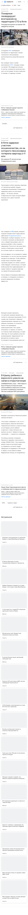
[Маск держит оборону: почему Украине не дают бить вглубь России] (14, 891)
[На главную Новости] (9, 2)
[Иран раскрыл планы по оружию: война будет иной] (14, 867)
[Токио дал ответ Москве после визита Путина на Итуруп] (14, 748)
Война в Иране (7, 5)
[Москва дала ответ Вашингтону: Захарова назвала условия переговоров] (14, 628)
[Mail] (5, 2)
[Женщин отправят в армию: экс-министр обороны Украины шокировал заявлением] (14, 772)
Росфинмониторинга (15, 235)
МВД (12, 231)
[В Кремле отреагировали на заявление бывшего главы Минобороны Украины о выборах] (14, 532)
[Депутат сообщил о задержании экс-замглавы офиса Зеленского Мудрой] (14, 820)
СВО (15, 5)
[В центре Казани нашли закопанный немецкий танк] (14, 652)
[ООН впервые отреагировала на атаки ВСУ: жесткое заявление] (14, 700)
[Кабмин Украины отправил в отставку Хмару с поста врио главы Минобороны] (14, 580)
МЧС (10, 50)
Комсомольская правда (16, 9)
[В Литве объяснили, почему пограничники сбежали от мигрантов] (14, 556)
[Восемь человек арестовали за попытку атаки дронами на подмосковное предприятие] (14, 724)
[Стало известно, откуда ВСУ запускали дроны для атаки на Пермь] (14, 604)
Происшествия (4, 11)
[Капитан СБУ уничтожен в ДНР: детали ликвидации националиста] (14, 676)
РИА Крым (11, 372)
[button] (14, 37)
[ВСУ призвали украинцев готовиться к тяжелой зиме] (14, 796)
